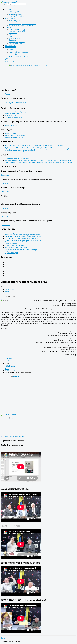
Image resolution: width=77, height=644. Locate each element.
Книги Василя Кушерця (13, 114)
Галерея (11, 49)
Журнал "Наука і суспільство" (15, 135)
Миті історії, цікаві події (17, 42)
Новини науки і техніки (17, 29)
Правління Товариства (16, 22)
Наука (11, 34)
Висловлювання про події (14, 117)
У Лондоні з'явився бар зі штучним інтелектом (21, 249)
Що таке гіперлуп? (11, 253)
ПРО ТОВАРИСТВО (12, 11)
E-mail (7, 291)
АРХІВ (7, 60)
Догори (3, 638)
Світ (10, 36)
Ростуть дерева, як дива (13, 125)
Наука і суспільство (15, 43)
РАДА (7, 58)
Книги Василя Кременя (13, 104)
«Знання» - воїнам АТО (17, 31)
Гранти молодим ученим (13, 233)
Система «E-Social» (11, 244)
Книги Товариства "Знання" (18, 56)
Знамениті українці (15, 15)
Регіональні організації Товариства (21, 25)
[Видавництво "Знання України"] (12, 436)
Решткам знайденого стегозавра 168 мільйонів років (23, 240)
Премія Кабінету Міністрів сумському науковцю (21, 238)
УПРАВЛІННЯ (10, 18)
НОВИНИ (8, 27)
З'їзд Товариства (14, 20)
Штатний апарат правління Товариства (22, 24)
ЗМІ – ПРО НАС (10, 45)
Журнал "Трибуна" (11, 133)
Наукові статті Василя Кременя (15, 102)
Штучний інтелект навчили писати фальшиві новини (23, 251)
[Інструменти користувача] (1, 286)
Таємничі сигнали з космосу (14, 245)
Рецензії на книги (11, 115)
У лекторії (12, 13)
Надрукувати (9, 289)
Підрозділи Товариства (17, 16)
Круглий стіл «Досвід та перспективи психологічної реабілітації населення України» (34, 145)
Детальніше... (5, 175)
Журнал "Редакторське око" (14, 137)
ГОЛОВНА (9, 9)
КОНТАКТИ (9, 62)
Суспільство (13, 33)
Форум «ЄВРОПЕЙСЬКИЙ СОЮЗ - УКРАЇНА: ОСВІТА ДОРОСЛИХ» (29, 147)
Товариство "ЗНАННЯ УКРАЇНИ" (17, 159)
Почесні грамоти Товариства (19, 53)
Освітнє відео (13, 51)
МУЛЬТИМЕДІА (10, 47)
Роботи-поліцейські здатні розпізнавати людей (21, 242)
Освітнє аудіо (13, 54)
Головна (7, 94)
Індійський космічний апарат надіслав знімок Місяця (23, 235)
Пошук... (4, 4)
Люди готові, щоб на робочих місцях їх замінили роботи (24, 236)
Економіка (12, 40)
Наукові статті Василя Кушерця (15, 112)
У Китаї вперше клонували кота (16, 247)
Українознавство (14, 38)
